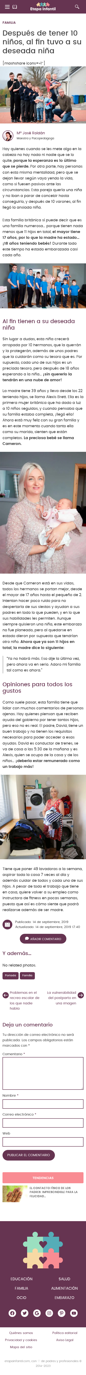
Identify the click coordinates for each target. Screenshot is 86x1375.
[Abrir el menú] (7, 7)
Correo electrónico (19, 1114)
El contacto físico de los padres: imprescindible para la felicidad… (54, 1192)
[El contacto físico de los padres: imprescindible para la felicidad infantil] (15, 1193)
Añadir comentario (45, 939)
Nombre (11, 1095)
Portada (10, 975)
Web (6, 1133)
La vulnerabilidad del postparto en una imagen (61, 998)
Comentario (14, 1054)
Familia (9, 22)
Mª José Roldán (31, 133)
